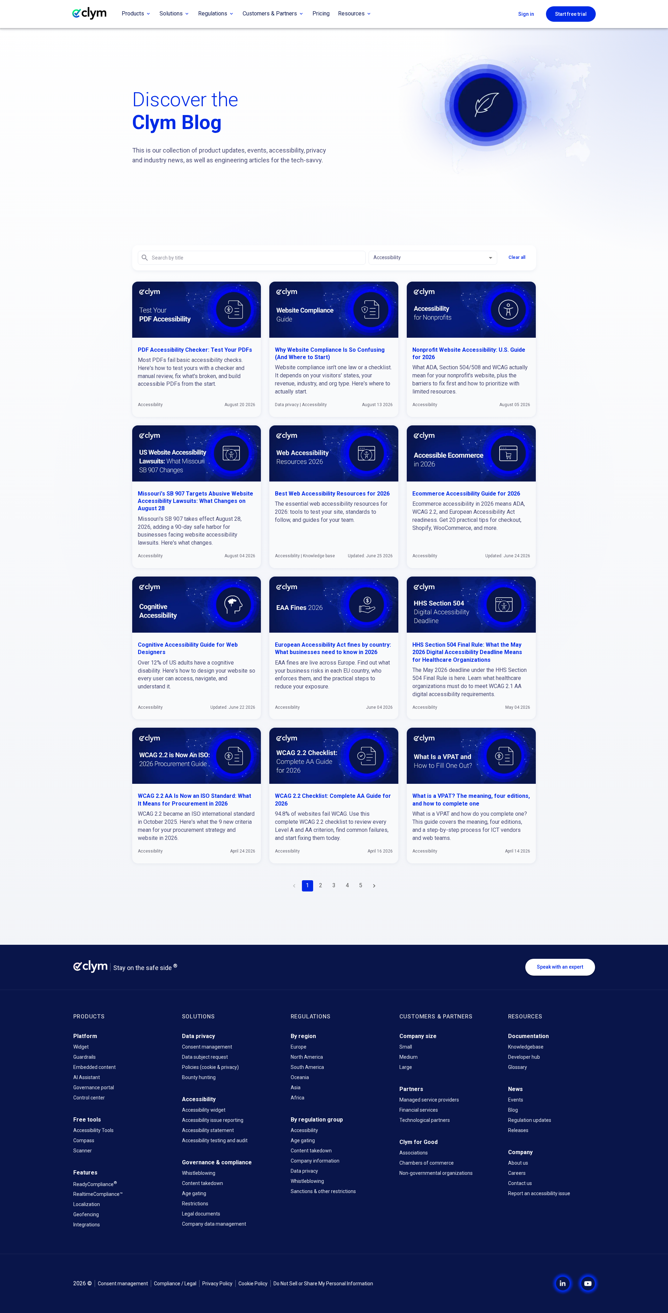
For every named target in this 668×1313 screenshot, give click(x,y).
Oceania (300, 1077)
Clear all (516, 257)
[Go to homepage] (94, 14)
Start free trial (571, 14)
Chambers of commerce (426, 1163)
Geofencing (86, 1214)
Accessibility (304, 1130)
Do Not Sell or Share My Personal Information (323, 1283)
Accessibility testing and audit (215, 1140)
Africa (297, 1097)
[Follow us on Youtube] (582, 1284)
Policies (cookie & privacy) (210, 1067)
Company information (315, 1161)
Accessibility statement (208, 1130)
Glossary (517, 1067)
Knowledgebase (526, 1047)
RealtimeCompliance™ (98, 1194)
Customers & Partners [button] (270, 13)
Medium (408, 1057)
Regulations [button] (212, 13)
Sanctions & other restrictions (323, 1191)
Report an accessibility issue (539, 1193)
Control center (89, 1097)
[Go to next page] (374, 885)
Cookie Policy (253, 1283)
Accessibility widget (203, 1110)
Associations (413, 1153)
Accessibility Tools (93, 1130)
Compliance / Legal (175, 1283)
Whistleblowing (198, 1173)
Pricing (321, 13)
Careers (517, 1173)
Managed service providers (429, 1100)
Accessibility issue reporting (212, 1120)
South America (307, 1067)
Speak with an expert (560, 967)
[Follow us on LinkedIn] (557, 1284)
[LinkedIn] (563, 1284)
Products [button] (133, 13)
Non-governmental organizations (436, 1173)
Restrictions (195, 1203)
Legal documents (201, 1214)
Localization (86, 1204)
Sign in (526, 14)
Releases (518, 1130)
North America (307, 1057)
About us (518, 1163)
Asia (296, 1087)
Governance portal (93, 1087)
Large (405, 1067)
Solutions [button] (171, 13)
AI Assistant (86, 1077)
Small (405, 1047)
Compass (83, 1140)
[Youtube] (588, 1284)
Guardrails (84, 1057)
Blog (513, 1110)
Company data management (214, 1224)
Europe (298, 1047)
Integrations (86, 1224)
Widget (81, 1047)
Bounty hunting (199, 1077)
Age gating (194, 1193)
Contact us (520, 1183)
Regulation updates (529, 1120)
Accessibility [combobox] (387, 257)
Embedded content (94, 1067)
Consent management (207, 1047)
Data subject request (205, 1057)
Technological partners (424, 1120)
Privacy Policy (217, 1283)
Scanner (82, 1150)
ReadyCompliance (95, 1183)
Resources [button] (351, 13)
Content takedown (202, 1183)
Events (515, 1100)
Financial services (418, 1110)
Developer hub (524, 1057)
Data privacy (304, 1171)
